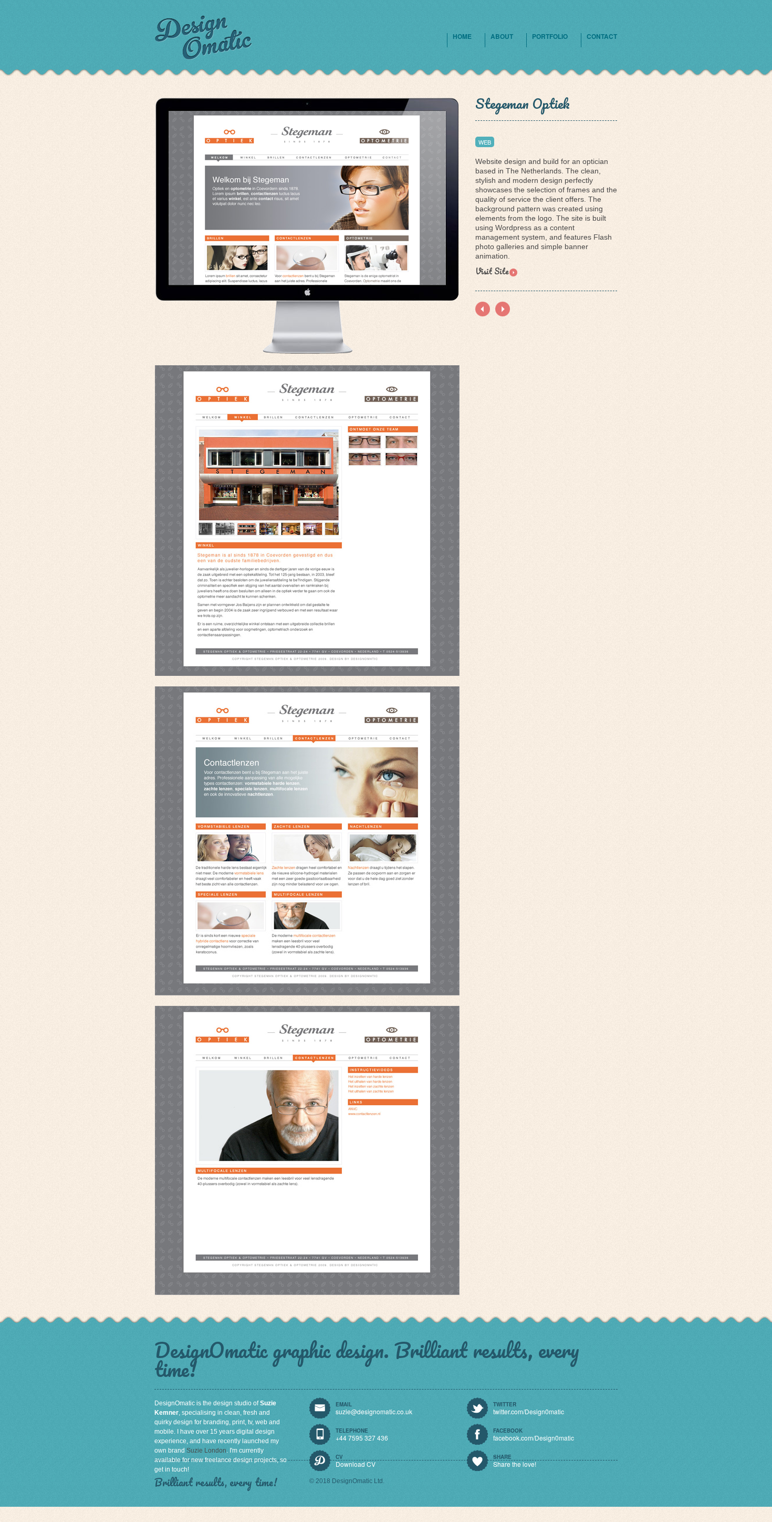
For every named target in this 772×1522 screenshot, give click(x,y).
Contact (602, 36)
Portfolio (550, 36)
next (482, 309)
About (502, 36)
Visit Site (492, 271)
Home (462, 36)
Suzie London (206, 1450)
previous (502, 309)
